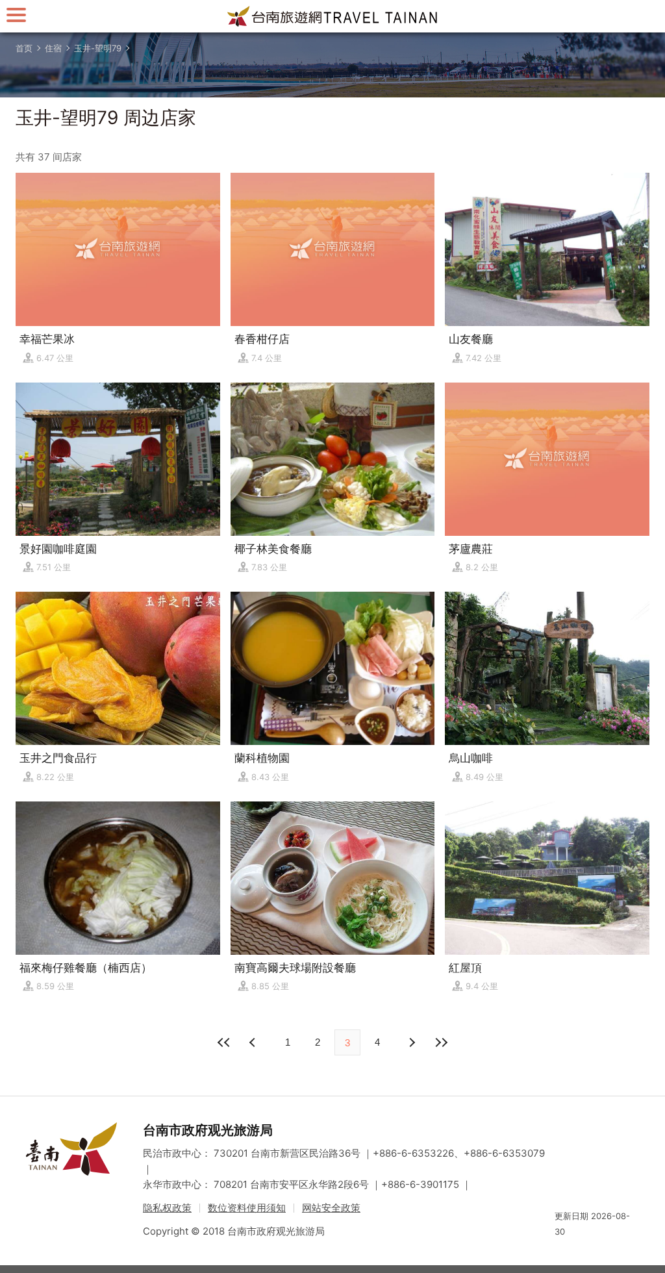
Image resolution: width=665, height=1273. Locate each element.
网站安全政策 (331, 1208)
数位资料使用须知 (247, 1208)
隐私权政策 (167, 1208)
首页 (24, 48)
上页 (411, 1042)
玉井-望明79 (97, 48)
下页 (254, 1042)
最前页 (224, 1042)
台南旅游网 (332, 16)
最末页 (441, 1042)
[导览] (16, 14)
